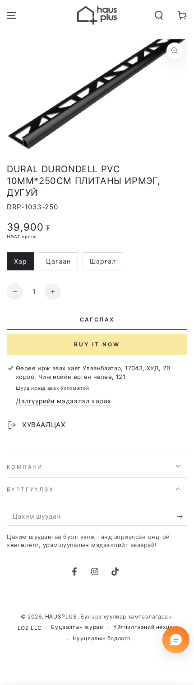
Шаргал (106, 263)
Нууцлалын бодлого (102, 638)
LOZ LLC (30, 627)
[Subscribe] (182, 517)
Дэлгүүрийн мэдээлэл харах (63, 401)
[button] (159, 15)
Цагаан (62, 263)
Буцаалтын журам (77, 627)
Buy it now (97, 344)
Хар (24, 263)
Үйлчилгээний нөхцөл (144, 627)
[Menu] (11, 15)
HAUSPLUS (61, 616)
